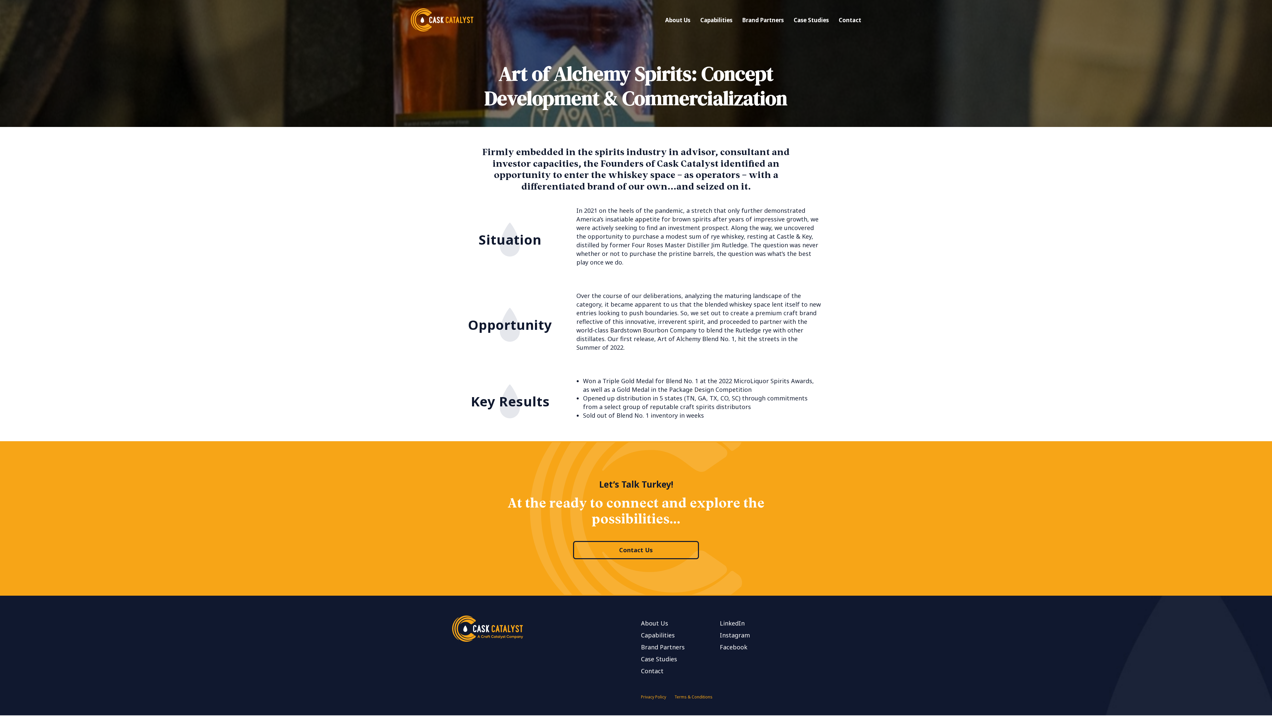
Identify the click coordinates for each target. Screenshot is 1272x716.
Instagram (735, 635)
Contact (850, 20)
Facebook (733, 647)
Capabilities (716, 20)
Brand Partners (763, 20)
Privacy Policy (653, 697)
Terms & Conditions (693, 697)
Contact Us (636, 550)
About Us (677, 20)
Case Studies (811, 20)
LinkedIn (732, 623)
